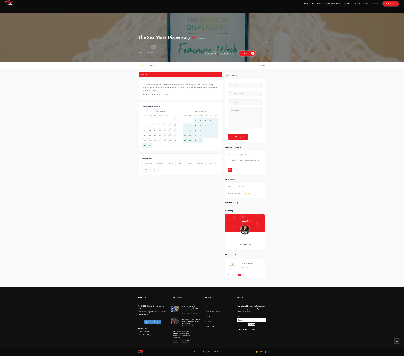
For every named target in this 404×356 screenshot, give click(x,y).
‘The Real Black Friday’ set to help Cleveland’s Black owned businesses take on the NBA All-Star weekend (182, 334)
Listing (252, 329)
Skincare (210, 163)
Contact (208, 321)
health (180, 163)
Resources (347, 3)
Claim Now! (248, 193)
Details (152, 65)
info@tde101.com (146, 52)
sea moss (200, 163)
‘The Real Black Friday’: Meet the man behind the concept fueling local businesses (191, 321)
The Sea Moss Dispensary (246, 263)
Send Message (237, 137)
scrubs (189, 163)
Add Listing (390, 3)
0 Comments (194, 313)
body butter (148, 163)
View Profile (243, 244)
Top (142, 65)
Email (238, 316)
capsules (170, 163)
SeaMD (206, 38)
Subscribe (251, 324)
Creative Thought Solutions (205, 352)
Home (306, 3)
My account (209, 326)
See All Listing (232, 275)
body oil (160, 163)
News (245, 329)
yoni (154, 169)
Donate (365, 3)
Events (319, 3)
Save (262, 65)
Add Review (212, 53)
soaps (146, 169)
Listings (357, 3)
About (312, 3)
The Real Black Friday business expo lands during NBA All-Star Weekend (190, 309)
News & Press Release (333, 3)
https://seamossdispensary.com (249, 160)
